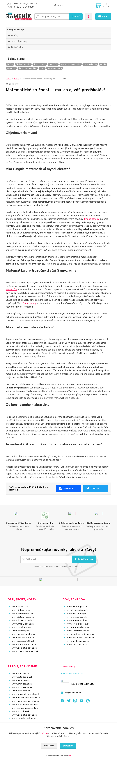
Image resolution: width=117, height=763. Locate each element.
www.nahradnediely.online (25, 708)
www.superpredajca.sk (78, 630)
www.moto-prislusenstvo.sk (25, 701)
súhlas (45, 733)
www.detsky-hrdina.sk (23, 617)
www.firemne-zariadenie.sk (25, 704)
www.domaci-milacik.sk (23, 620)
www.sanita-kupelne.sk (23, 634)
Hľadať (76, 16)
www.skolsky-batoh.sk (23, 637)
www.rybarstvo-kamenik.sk (25, 651)
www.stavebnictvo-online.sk (25, 694)
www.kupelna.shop (21, 627)
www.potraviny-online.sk (24, 644)
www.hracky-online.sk (23, 623)
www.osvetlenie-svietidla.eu (80, 637)
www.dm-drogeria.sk (77, 606)
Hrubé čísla (11, 289)
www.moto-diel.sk (21, 680)
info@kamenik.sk (73, 692)
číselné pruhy (29, 303)
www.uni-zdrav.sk (20, 711)
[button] (86, 650)
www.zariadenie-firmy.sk (24, 718)
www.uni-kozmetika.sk (78, 641)
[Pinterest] (88, 701)
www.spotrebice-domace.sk (80, 634)
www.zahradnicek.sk (77, 644)
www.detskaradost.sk (22, 613)
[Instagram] (76, 701)
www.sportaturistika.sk (23, 641)
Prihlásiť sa (81, 559)
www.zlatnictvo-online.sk (24, 647)
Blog (16, 79)
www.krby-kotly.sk (21, 690)
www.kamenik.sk (20, 606)
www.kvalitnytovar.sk (77, 610)
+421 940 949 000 (24, 6)
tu (70, 755)
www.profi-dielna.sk (22, 683)
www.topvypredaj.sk (77, 617)
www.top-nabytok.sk (77, 620)
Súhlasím (68, 745)
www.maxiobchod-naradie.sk (26, 697)
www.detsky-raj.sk (21, 610)
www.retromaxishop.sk (78, 627)
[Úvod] (19, 16)
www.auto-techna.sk (22, 676)
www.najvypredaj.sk (76, 613)
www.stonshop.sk (20, 630)
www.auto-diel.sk (20, 673)
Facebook (68, 488)
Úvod (8, 79)
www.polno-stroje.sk (22, 687)
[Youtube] (83, 701)
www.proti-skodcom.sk (78, 623)
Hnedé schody (91, 218)
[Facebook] (64, 701)
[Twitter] (70, 701)
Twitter (95, 488)
